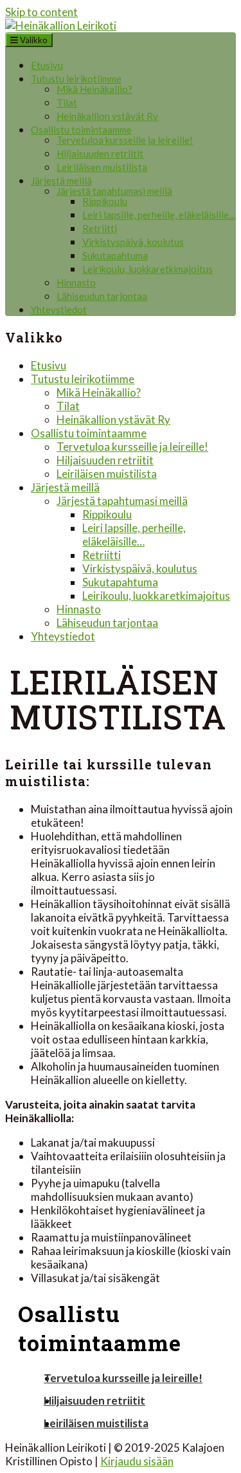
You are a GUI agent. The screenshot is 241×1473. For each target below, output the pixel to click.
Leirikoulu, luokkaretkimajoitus (147, 269)
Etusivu (47, 65)
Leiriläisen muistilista (102, 167)
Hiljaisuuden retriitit (100, 153)
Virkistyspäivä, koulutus (133, 242)
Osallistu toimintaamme (81, 129)
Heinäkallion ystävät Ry (107, 116)
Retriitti (99, 228)
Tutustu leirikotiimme (76, 78)
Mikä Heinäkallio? (94, 89)
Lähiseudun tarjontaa (102, 296)
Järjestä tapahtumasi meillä (114, 191)
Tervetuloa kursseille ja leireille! (125, 140)
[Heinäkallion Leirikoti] (60, 25)
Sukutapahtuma (115, 255)
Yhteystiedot (59, 309)
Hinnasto (76, 282)
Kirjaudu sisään (137, 1461)
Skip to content (41, 12)
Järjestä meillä (61, 180)
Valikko (33, 40)
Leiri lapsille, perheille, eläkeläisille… (159, 215)
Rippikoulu (104, 201)
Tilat (67, 102)
